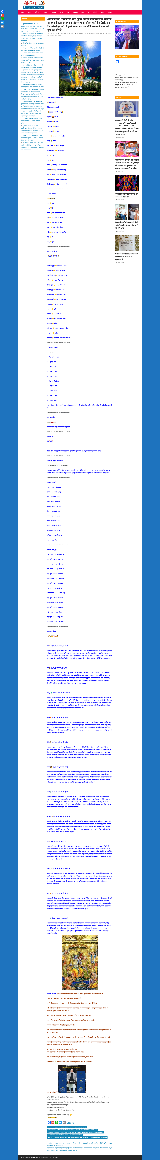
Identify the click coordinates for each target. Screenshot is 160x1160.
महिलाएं (95, 12)
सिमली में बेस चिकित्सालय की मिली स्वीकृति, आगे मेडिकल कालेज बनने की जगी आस (126, 225)
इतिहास (96, 33)
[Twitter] (2, 22)
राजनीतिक (75, 12)
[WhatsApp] (2, 19)
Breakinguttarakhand (83, 33)
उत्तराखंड (45, 12)
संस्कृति (54, 12)
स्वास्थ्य (102, 12)
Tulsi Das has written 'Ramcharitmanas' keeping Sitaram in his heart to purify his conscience (75, 1132)
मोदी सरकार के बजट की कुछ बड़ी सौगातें (99, 1137)
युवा (68, 12)
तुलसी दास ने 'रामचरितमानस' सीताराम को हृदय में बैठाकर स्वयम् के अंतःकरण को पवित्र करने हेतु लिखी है (68, 1137)
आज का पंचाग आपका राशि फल (76, 1135)
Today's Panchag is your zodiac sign (86, 1129)
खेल (88, 12)
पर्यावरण (37, 12)
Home (22, 12)
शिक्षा (82, 12)
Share (70, 1122)
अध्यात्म (29, 12)
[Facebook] (2, 11)
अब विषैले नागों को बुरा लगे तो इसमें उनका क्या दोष (58, 1135)
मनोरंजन (110, 12)
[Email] (2, 26)
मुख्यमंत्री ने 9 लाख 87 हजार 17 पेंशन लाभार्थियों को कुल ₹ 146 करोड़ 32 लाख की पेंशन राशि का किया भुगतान (32, 138)
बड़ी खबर (105, 33)
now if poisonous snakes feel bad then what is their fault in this (67, 1127)
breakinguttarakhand (66, 33)
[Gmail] (2, 15)
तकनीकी (61, 12)
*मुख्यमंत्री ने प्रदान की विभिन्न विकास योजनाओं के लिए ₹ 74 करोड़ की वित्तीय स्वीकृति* (31, 121)
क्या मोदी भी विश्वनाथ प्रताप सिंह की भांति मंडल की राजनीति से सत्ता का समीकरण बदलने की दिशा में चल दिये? (32, 60)
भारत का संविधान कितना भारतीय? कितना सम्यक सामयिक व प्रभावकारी (126, 256)
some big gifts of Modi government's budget (61, 1129)
